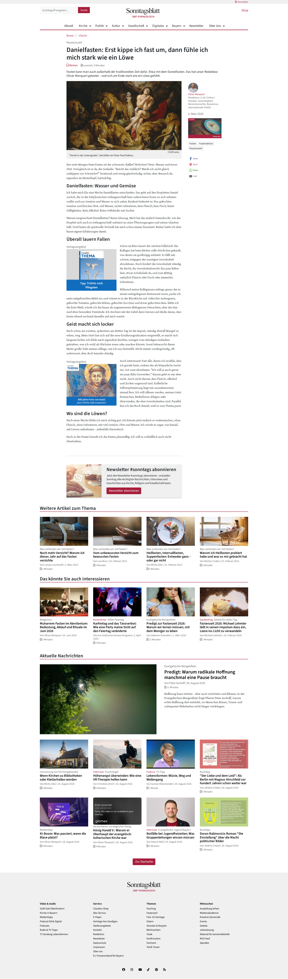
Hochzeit (151, 943)
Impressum (99, 947)
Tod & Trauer (153, 947)
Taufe (149, 934)
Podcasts (44, 926)
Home (70, 35)
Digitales (158, 26)
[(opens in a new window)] (123, 970)
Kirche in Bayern (48, 913)
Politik (99, 26)
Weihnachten (153, 930)
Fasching (151, 908)
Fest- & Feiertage (155, 917)
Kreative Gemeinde (210, 917)
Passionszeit (195, 148)
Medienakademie (209, 913)
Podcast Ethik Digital (51, 921)
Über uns (97, 951)
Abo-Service (99, 913)
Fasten (192, 143)
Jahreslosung (207, 930)
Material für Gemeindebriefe (215, 934)
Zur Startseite (144, 861)
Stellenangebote (102, 926)
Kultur (116, 26)
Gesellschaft (136, 26)
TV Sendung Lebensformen (54, 934)
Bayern (176, 26)
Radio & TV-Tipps (49, 930)
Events (203, 921)
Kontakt (97, 930)
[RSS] (164, 970)
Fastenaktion (206, 143)
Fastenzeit (152, 913)
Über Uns (215, 26)
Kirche (83, 26)
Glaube (83, 35)
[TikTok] (148, 970)
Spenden (204, 943)
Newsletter (196, 26)
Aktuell (68, 26)
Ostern (150, 921)
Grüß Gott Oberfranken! (52, 908)
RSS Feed (205, 938)
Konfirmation (153, 938)
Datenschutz (99, 943)
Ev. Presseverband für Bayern (108, 956)
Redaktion (98, 934)
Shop (245, 10)
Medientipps (46, 917)
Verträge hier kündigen (105, 921)
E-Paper (97, 917)
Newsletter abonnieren (124, 491)
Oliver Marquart (196, 94)
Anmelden (243, 2)
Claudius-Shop (100, 908)
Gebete (204, 926)
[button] (72, 65)
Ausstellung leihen (209, 908)
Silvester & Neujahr (156, 926)
